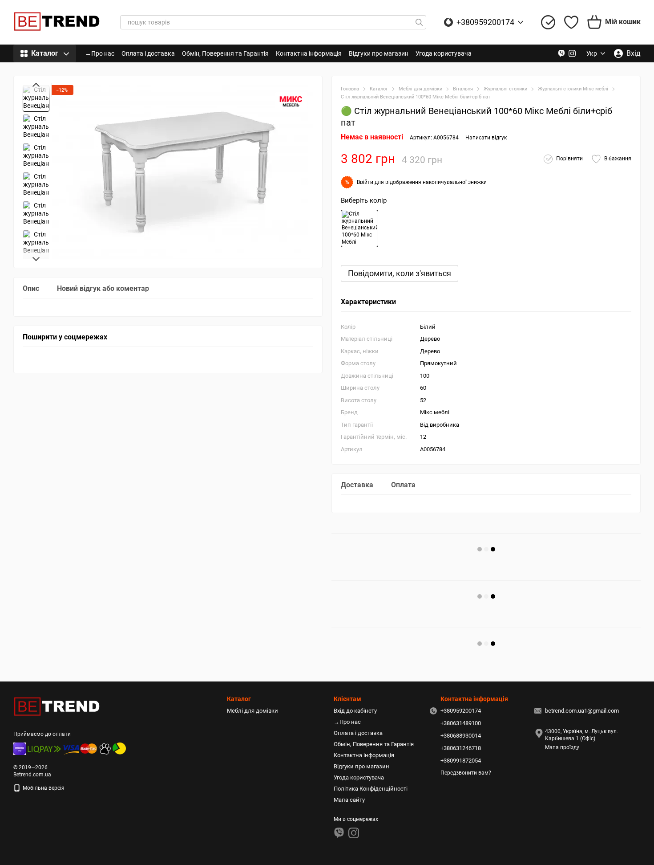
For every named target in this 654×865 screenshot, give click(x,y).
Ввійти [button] (365, 182)
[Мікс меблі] (291, 101)
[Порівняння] (548, 22)
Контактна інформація (309, 53)
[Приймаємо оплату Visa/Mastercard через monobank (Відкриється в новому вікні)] (19, 748)
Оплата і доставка (148, 53)
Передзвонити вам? (465, 773)
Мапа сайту (349, 799)
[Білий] (359, 228)
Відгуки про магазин (378, 53)
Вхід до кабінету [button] (355, 710)
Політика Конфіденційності (371, 788)
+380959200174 (485, 22)
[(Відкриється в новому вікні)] (105, 748)
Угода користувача (444, 53)
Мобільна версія (43, 788)
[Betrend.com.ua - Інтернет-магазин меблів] (57, 707)
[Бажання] (571, 22)
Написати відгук (486, 138)
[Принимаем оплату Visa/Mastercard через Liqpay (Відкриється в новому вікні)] (62, 748)
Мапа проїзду (562, 747)
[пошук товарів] (419, 22)
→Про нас (99, 53)
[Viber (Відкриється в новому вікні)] (561, 53)
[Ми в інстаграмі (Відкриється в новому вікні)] (572, 53)
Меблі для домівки (252, 710)
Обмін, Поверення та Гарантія (225, 53)
